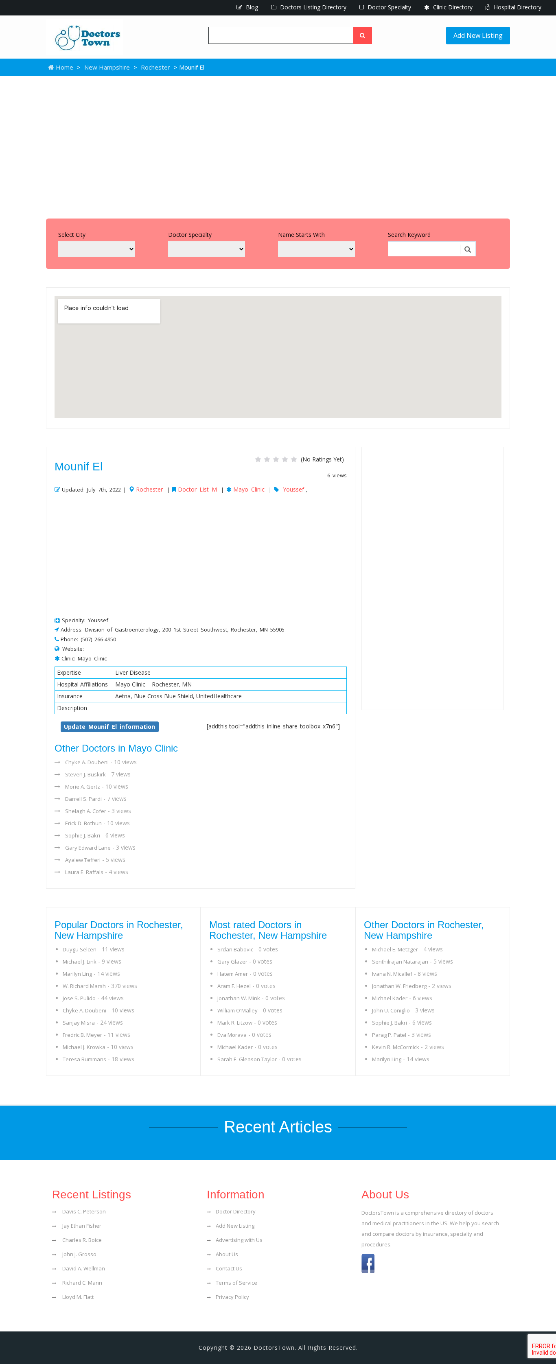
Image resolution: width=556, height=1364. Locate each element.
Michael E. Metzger (395, 949)
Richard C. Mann (81, 1282)
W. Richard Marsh (84, 986)
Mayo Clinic (249, 489)
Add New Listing (478, 35)
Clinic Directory (452, 7)
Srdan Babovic (235, 949)
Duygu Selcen (79, 949)
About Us (227, 1254)
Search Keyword (409, 234)
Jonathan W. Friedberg (399, 986)
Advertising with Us (239, 1240)
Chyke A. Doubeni (87, 762)
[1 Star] (258, 459)
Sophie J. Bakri (82, 835)
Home (63, 67)
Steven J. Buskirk (85, 774)
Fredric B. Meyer (82, 1034)
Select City (71, 234)
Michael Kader (235, 1047)
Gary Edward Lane (88, 847)
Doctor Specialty (388, 7)
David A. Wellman (83, 1268)
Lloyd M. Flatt (77, 1297)
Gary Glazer (232, 961)
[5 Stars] (294, 459)
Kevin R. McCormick (395, 1047)
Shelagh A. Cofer (85, 811)
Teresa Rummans (84, 1059)
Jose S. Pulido (79, 998)
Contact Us (229, 1268)
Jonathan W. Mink (238, 998)
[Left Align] (362, 35)
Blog (251, 7)
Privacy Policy (232, 1297)
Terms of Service (236, 1282)
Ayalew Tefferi (83, 859)
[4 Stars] (285, 459)
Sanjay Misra (79, 1022)
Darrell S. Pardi (83, 798)
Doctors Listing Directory (312, 7)
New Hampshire (107, 67)
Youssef (293, 489)
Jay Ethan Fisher (81, 1225)
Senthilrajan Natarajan (400, 961)
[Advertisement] (278, 145)
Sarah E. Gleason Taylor (247, 1059)
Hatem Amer (232, 973)
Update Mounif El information (109, 726)
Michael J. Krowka (84, 1047)
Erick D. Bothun (83, 823)
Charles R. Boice (81, 1240)
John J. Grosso (78, 1254)
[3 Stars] (276, 459)
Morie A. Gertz (82, 786)
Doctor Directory (236, 1211)
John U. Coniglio (391, 1010)
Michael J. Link (79, 961)
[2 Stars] (267, 459)
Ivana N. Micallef (392, 973)
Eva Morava (232, 1034)
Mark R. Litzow (234, 1022)
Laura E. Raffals (84, 872)
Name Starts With (301, 234)
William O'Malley (237, 1010)
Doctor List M (197, 489)
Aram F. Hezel (234, 986)
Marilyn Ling (77, 973)
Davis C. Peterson (83, 1211)
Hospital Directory (516, 7)
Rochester (155, 67)
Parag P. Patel (389, 1034)
